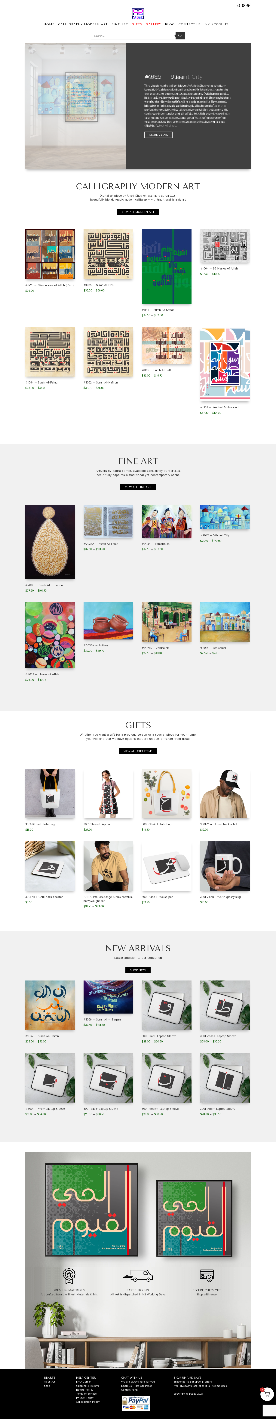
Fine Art (120, 24)
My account (216, 24)
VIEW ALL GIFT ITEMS (138, 751)
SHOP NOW (138, 970)
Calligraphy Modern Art (83, 24)
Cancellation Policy (88, 1401)
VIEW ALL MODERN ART (138, 212)
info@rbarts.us (143, 1385)
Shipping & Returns (88, 1385)
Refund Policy (84, 1389)
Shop (47, 1385)
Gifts (137, 24)
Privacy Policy (85, 1397)
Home (49, 24)
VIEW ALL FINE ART (138, 487)
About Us (50, 1381)
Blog (170, 24)
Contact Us (190, 24)
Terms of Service (86, 1393)
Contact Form (129, 1389)
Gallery (153, 24)
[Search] (180, 35)
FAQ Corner (83, 1381)
